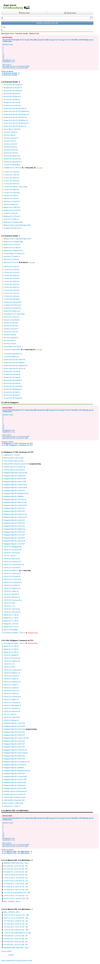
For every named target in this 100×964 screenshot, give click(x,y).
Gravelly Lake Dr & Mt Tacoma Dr (15, 791)
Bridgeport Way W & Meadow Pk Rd (16, 493)
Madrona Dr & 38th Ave (12, 207)
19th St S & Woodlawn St (12, 705)
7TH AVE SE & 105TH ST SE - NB (16, 889)
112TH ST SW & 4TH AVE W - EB (15, 875)
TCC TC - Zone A (10, 555)
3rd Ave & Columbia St (11, 320)
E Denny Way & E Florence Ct (14, 253)
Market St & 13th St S (11, 624)
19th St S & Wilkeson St (12, 597)
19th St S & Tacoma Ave (12, 612)
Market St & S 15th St (11, 621)
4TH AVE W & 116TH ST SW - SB (15, 939)
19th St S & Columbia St (12, 567)
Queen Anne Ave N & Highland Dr (15, 365)
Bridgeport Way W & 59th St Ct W (15, 502)
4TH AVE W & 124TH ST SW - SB (15, 944)
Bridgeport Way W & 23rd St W (14, 726)
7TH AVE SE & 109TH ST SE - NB (16, 887)
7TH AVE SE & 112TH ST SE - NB (16, 884)
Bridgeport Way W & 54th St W (14, 508)
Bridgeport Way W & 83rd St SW (15, 481)
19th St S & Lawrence (11, 688)
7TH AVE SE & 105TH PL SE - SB (16, 924)
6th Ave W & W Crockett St (13, 90)
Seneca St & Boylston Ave (13, 162)
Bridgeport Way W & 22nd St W (14, 541)
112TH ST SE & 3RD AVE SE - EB (16, 881)
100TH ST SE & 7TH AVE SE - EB (16, 895)
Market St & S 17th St (11, 618)
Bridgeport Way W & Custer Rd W (15, 484)
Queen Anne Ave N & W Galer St (15, 108)
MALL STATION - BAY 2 (12, 901)
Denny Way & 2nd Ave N (12, 129)
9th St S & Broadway (11, 630)
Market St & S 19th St (11, 615)
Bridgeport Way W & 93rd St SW (15, 788)
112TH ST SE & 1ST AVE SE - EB (16, 878)
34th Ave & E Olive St (11, 198)
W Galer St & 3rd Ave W (12, 374)
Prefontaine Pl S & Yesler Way (14, 314)
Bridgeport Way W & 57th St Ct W (15, 505)
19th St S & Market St (11, 655)
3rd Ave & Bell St (9, 135)
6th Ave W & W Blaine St (12, 96)
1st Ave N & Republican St (13, 354)
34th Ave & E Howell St (12, 201)
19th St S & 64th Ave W (12, 558)
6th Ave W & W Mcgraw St (13, 389)
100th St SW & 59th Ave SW (13, 461)
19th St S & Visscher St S (12, 561)
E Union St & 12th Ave (11, 296)
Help (3, 960)
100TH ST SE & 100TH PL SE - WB (16, 915)
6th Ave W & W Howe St (12, 93)
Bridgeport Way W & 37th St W (14, 526)
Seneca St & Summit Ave (12, 159)
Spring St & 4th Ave (10, 147)
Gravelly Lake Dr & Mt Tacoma (14, 470)
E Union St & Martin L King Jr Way (15, 186)
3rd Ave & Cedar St (10, 132)
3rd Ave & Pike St (10, 335)
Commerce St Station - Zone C (14, 632)
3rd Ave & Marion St (10, 204)
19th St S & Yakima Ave (12, 609)
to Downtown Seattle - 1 (10, 75)
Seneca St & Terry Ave (11, 317)
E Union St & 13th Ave (11, 172)
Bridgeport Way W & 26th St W (14, 538)
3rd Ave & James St (10, 213)
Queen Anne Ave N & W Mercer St (15, 120)
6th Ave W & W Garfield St (13, 380)
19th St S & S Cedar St (11, 585)
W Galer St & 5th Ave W (12, 102)
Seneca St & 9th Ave (11, 153)
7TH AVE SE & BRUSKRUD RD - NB (17, 892)
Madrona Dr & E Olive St (12, 210)
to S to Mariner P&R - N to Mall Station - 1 (17, 853)
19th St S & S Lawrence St (13, 582)
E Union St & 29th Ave (11, 275)
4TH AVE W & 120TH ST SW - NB (16, 869)
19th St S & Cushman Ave (13, 600)
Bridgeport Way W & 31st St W (14, 535)
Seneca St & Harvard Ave (12, 302)
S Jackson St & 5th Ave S (12, 228)
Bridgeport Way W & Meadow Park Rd (17, 770)
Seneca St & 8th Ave (11, 150)
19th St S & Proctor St (11, 693)
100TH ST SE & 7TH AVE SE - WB (16, 918)
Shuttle (11, 955)
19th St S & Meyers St (11, 720)
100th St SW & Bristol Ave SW (14, 800)
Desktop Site (10, 960)
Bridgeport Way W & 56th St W (14, 759)
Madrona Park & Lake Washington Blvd (17, 225)
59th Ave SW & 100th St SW (13, 458)
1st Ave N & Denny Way (12, 349)
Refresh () (47, 23)
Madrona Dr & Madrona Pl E (13, 250)
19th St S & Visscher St (12, 708)
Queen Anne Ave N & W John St (15, 126)
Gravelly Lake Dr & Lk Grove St (14, 467)
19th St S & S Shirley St (12, 702)
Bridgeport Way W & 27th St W (14, 729)
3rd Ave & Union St (10, 144)
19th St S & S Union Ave (12, 579)
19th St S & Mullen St (11, 570)
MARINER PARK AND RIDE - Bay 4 (16, 863)
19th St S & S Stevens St (12, 573)
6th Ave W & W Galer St (12, 99)
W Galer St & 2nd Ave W (12, 105)
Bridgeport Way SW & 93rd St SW (15, 473)
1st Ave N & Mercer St (11, 356)
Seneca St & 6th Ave (11, 326)
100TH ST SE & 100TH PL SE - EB (16, 898)
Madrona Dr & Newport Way (13, 222)
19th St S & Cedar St (11, 685)
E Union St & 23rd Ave (11, 181)
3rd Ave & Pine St (10, 141)
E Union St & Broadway (12, 164)
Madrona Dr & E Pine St (12, 216)
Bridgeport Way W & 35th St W (14, 532)
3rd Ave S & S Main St (11, 219)
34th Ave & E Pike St (11, 195)
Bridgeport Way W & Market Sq (14, 529)
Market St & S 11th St (11, 627)
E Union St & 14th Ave (11, 293)
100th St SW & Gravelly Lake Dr (15, 797)
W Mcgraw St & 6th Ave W (13, 87)
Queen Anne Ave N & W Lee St (14, 368)
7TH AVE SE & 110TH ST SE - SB (16, 927)
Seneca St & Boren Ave (12, 156)
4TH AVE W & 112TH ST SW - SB (15, 936)
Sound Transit (27, 960)
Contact (18, 960)
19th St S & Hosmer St (11, 594)
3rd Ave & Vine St (10, 343)
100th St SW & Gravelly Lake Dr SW (16, 464)
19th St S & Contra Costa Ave (14, 564)
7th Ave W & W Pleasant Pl (13, 85)
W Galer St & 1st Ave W (12, 371)
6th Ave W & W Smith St (12, 392)
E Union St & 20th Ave (11, 178)
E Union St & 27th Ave (11, 278)
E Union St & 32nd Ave (12, 192)
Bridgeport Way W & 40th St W (14, 523)
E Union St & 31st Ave (11, 272)
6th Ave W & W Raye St (12, 395)
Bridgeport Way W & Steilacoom (15, 476)
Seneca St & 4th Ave (11, 331)
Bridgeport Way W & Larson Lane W (16, 738)
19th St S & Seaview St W (13, 550)
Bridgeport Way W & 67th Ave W (15, 499)
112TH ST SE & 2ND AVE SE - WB (16, 930)
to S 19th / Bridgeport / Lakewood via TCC (17, 445)
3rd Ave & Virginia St (11, 138)
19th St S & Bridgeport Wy (13, 547)
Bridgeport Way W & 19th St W (14, 723)
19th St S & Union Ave (11, 690)
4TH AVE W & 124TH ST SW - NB (16, 866)
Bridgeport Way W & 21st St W (14, 544)
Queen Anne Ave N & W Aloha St (15, 117)
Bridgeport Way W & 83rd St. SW (15, 779)
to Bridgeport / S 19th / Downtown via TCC (17, 443)
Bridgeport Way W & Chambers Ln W (16, 761)
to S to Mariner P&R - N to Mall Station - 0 (17, 851)
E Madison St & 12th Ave (12, 167)
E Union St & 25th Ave (11, 281)
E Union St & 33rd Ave (11, 269)
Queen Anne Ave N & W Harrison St (16, 123)
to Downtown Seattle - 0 (10, 73)
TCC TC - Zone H (10, 714)
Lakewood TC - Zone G (12, 455)
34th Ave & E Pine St (11, 262)
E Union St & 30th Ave (11, 189)
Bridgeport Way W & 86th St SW (15, 478)
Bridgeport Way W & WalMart (14, 496)
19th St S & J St (9, 606)
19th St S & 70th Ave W (12, 553)
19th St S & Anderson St (12, 588)
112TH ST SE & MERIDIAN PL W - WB (17, 933)
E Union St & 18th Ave (11, 175)
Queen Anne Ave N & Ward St (14, 362)
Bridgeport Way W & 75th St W (14, 490)
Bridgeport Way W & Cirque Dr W (15, 514)
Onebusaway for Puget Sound (15, 6)
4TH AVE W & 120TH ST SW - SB (15, 942)
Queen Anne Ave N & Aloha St (14, 359)
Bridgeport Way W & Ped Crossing (15, 753)
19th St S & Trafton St (11, 591)
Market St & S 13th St (11, 646)
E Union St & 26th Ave (11, 183)
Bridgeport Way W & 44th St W (14, 520)
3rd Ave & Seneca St (11, 329)
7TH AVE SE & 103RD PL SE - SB (16, 921)
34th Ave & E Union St (11, 266)
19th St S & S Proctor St (12, 576)
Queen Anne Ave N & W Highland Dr (16, 111)
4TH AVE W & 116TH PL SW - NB (15, 872)
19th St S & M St (9, 603)
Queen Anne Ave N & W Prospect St (16, 114)
